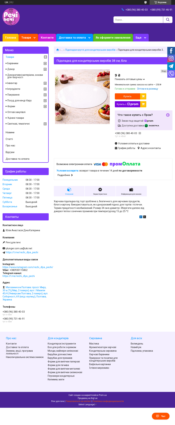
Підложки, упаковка (142, 350)
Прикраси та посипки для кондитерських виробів (103, 359)
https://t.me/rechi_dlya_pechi (22, 252)
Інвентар (12, 83)
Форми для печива (58, 365)
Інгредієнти (13, 89)
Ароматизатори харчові (102, 347)
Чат (163, 416)
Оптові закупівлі (16, 112)
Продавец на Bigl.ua (87, 398)
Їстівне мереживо (99, 367)
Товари (26, 37)
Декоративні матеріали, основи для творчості (25, 76)
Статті (9, 139)
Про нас (10, 145)
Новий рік (136, 347)
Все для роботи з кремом (62, 347)
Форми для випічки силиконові (65, 372)
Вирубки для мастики (60, 354)
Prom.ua (103, 395)
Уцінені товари (15, 118)
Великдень (137, 343)
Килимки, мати (56, 379)
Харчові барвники (99, 354)
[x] (144, 217)
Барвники (12, 63)
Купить (128, 96)
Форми (11, 106)
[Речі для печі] (11, 16)
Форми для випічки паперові (64, 361)
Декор (11, 69)
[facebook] (140, 217)
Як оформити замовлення (113, 37)
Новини (10, 132)
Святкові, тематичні (18, 123)
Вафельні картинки (100, 364)
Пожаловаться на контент (78, 401)
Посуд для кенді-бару (19, 100)
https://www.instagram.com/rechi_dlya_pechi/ (28, 267)
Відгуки (10, 152)
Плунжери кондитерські (61, 375)
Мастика (94, 343)
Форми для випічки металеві (64, 368)
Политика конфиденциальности (108, 401)
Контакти (47, 37)
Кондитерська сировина (103, 350)
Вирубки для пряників (60, 358)
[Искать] (167, 19)
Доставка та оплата (72, 37)
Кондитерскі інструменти (62, 343)
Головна (10, 37)
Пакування (13, 94)
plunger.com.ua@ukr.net (19, 248)
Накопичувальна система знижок (25, 357)
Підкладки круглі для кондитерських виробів (90, 50)
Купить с (121, 104)
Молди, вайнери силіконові (63, 350)
